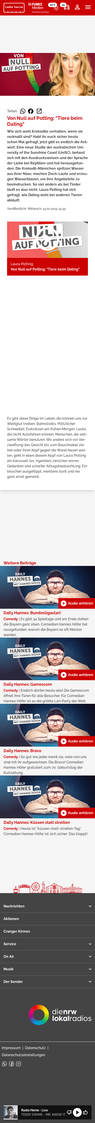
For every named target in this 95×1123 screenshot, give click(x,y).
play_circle (77, 1112)
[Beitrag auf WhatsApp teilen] (22, 111)
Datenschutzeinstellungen (23, 1055)
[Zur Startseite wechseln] (14, 8)
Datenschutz (35, 1048)
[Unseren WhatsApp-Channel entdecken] (4, 1064)
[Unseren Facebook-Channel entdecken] (11, 1064)
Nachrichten (14, 906)
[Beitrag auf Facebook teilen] (30, 111)
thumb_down (69, 1112)
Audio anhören (76, 603)
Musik (8, 969)
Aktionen (11, 919)
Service (10, 944)
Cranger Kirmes (17, 931)
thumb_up (85, 1112)
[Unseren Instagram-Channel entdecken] (18, 1064)
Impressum (11, 1048)
